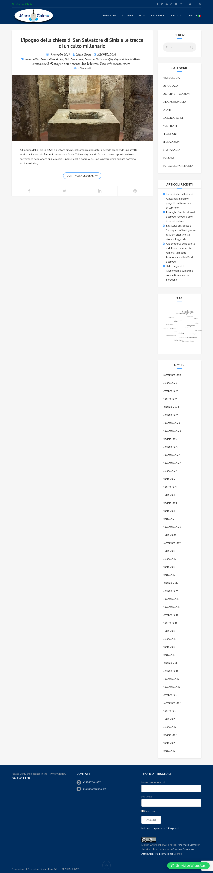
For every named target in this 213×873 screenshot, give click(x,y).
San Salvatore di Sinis (93, 64)
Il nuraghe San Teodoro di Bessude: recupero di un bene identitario (180, 217)
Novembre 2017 (171, 686)
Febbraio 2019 (170, 582)
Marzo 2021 (169, 518)
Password (146, 796)
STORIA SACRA (171, 149)
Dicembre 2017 (171, 678)
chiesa (42, 59)
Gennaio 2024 (170, 414)
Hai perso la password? (154, 828)
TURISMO (168, 157)
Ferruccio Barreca (94, 59)
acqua (28, 59)
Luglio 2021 (169, 494)
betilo (35, 59)
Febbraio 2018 (170, 662)
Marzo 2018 (169, 654)
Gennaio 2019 (170, 590)
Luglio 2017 (169, 718)
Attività (127, 15)
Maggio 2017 (170, 734)
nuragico (57, 64)
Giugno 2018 (169, 638)
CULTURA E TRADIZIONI (176, 93)
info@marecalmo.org (94, 788)
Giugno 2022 (170, 470)
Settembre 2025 (172, 374)
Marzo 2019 (169, 574)
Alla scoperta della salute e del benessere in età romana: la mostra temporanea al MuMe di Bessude (180, 252)
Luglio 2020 (169, 534)
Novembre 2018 (171, 606)
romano (76, 64)
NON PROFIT (170, 125)
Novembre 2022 (172, 462)
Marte (136, 59)
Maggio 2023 (170, 438)
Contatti (176, 15)
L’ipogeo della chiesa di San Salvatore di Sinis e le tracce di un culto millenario (82, 43)
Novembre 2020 (172, 526)
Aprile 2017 (169, 742)
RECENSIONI (170, 133)
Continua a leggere (80, 175)
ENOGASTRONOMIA (174, 101)
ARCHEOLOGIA (106, 55)
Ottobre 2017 (170, 694)
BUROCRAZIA (170, 85)
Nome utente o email (153, 782)
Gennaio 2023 (170, 446)
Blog (142, 15)
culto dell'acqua (55, 59)
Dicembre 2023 (171, 422)
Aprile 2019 (169, 566)
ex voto (79, 59)
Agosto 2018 (170, 622)
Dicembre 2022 (171, 454)
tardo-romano (113, 64)
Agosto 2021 (170, 486)
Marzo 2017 (169, 750)
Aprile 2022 (169, 478)
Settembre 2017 (172, 702)
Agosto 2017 (170, 710)
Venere (125, 64)
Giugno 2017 (169, 726)
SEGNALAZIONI (171, 141)
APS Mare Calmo (187, 844)
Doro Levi (70, 59)
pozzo (67, 64)
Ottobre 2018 (170, 614)
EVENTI (167, 109)
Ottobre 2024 (170, 390)
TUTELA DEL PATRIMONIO (178, 165)
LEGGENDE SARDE (173, 117)
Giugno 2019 (169, 558)
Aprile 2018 (169, 646)
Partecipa (109, 15)
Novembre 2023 (172, 430)
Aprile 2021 (169, 510)
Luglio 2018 (169, 630)
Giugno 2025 (170, 382)
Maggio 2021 (170, 502)
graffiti (108, 59)
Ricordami (149, 811)
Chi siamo (157, 15)
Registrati (173, 828)
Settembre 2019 (172, 542)
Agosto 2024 (170, 398)
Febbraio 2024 (171, 406)
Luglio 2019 (169, 550)
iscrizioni (127, 59)
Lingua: (193, 15)
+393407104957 (92, 782)
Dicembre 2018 (171, 598)
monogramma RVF (42, 64)
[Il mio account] (190, 3)
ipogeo (117, 59)
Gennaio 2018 (170, 670)
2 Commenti (83, 68)
